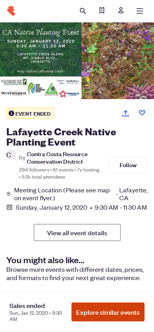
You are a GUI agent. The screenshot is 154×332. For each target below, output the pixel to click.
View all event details (77, 232)
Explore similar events (108, 312)
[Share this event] (125, 113)
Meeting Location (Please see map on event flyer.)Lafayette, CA (81, 194)
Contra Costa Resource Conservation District (57, 157)
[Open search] (83, 11)
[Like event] (142, 112)
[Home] (11, 11)
